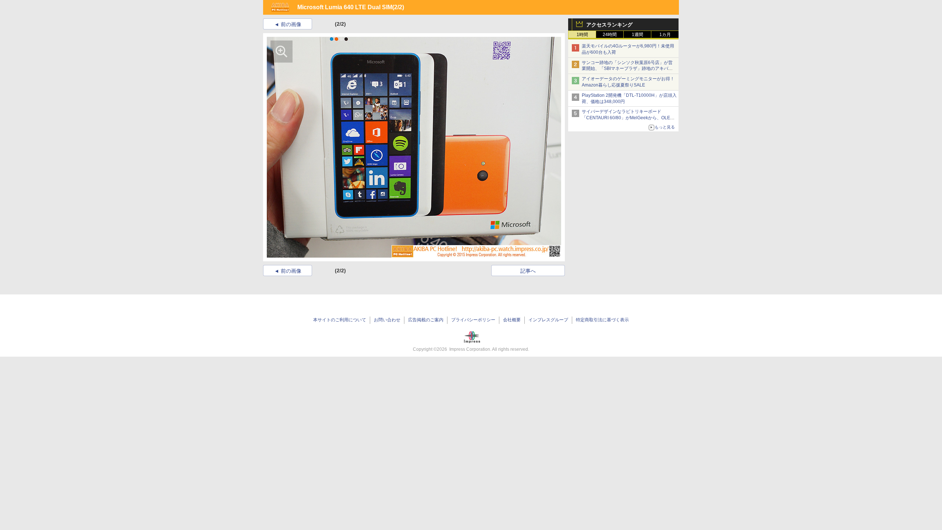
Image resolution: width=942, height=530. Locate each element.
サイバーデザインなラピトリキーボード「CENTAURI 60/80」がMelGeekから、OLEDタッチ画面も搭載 (627, 118)
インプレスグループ (548, 319)
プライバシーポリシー (473, 319)
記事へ (528, 271)
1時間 (582, 34)
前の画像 (291, 24)
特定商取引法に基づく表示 (602, 319)
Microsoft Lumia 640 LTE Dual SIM (344, 7)
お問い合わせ (387, 319)
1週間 (637, 34)
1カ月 (665, 34)
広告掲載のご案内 (425, 319)
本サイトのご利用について (339, 319)
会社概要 (512, 319)
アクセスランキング (609, 25)
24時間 (610, 34)
